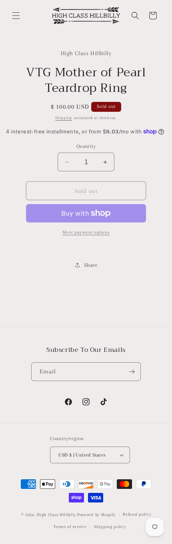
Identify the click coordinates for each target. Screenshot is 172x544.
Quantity (86, 146)
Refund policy (137, 514)
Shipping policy (110, 526)
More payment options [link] (86, 232)
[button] (16, 15)
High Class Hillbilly (56, 514)
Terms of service (70, 526)
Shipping (63, 117)
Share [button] (91, 265)
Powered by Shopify (96, 514)
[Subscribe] (131, 371)
